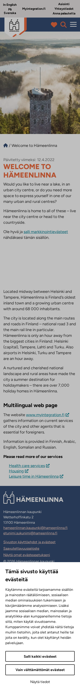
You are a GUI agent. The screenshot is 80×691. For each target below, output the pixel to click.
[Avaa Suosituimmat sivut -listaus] (55, 24)
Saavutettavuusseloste (21, 548)
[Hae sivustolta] (63, 25)
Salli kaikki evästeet (40, 656)
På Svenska (10, 11)
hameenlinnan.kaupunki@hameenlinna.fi (35, 528)
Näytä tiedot (40, 682)
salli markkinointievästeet (46, 231)
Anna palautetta (64, 13)
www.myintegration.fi (45, 414)
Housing (16, 471)
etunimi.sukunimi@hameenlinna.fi (30, 533)
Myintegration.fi (34, 9)
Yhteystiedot (64, 9)
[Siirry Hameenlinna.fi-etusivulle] (5, 145)
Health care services (27, 465)
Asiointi (64, 4)
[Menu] (73, 24)
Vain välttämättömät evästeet (40, 670)
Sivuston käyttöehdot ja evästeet (29, 542)
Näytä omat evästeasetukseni (26, 555)
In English (10, 5)
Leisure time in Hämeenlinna (34, 476)
